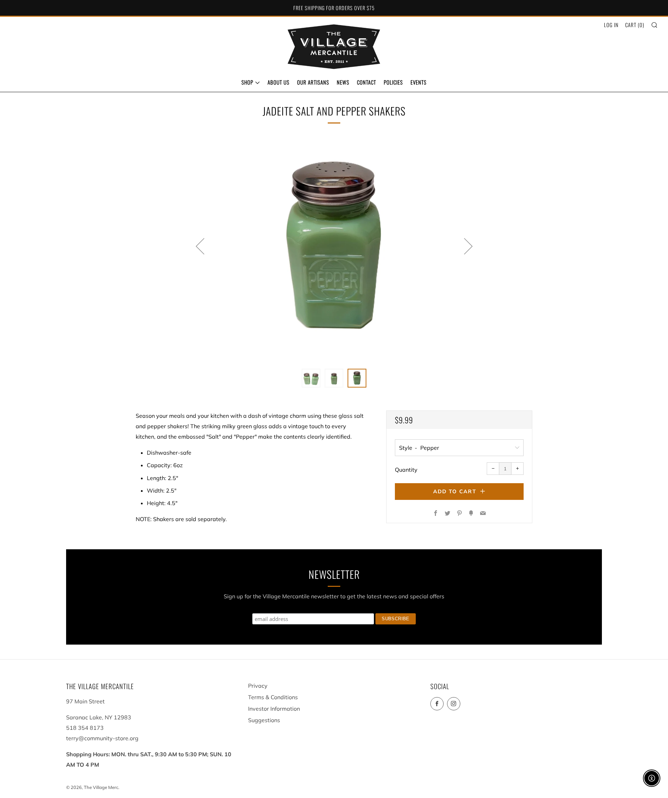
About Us (278, 82)
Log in (611, 25)
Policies (393, 82)
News (343, 82)
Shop (247, 82)
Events (419, 82)
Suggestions (264, 720)
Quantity (406, 469)
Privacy (258, 685)
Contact (366, 82)
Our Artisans (313, 82)
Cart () (634, 25)
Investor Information (274, 708)
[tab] (311, 378)
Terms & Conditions (273, 697)
